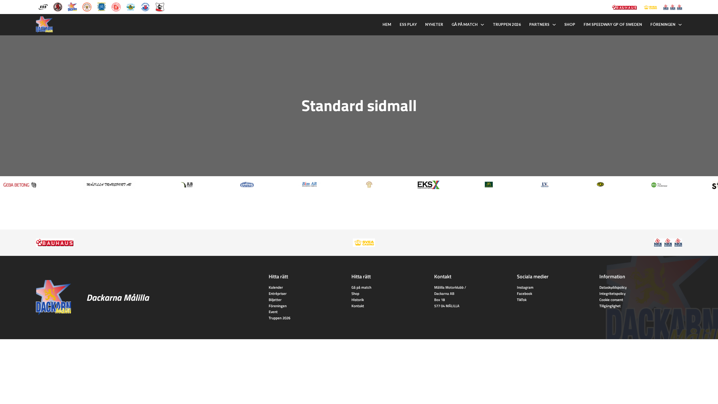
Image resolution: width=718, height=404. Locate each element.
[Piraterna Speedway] (101, 6)
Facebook (524, 293)
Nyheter (434, 24)
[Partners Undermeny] (554, 25)
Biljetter (275, 299)
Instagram (525, 287)
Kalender (276, 287)
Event (273, 312)
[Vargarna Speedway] (145, 6)
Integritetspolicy (612, 293)
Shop (569, 24)
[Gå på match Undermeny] (482, 25)
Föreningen (662, 24)
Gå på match (465, 24)
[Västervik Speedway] (130, 6)
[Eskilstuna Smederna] (159, 6)
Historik (357, 299)
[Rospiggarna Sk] (116, 6)
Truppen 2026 (507, 24)
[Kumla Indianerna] (57, 6)
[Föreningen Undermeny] (680, 25)
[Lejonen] (86, 6)
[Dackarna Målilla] (72, 6)
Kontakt (357, 306)
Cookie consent (611, 299)
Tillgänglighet (610, 306)
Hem (387, 24)
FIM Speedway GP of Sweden (613, 24)
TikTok (521, 299)
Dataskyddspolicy (613, 287)
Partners (539, 24)
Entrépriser (278, 293)
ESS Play (408, 24)
